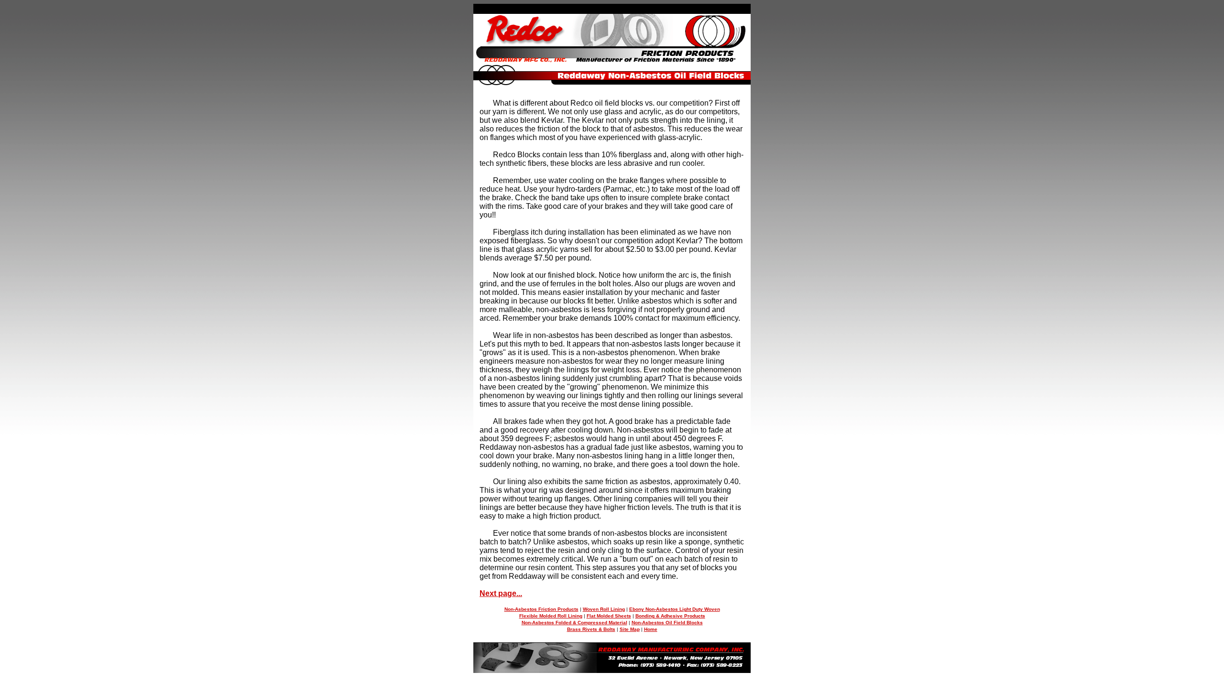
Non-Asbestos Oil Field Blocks (667, 622)
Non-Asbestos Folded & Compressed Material (574, 622)
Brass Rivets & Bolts (591, 629)
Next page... (501, 593)
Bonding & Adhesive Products (670, 615)
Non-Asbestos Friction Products (541, 609)
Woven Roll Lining (604, 609)
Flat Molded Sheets (609, 615)
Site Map (630, 629)
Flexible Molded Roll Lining (550, 615)
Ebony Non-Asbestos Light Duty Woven (674, 609)
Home (650, 629)
